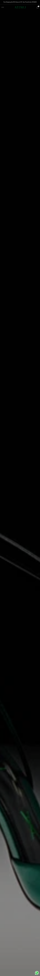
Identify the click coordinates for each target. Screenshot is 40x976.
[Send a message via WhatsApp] (37, 973)
